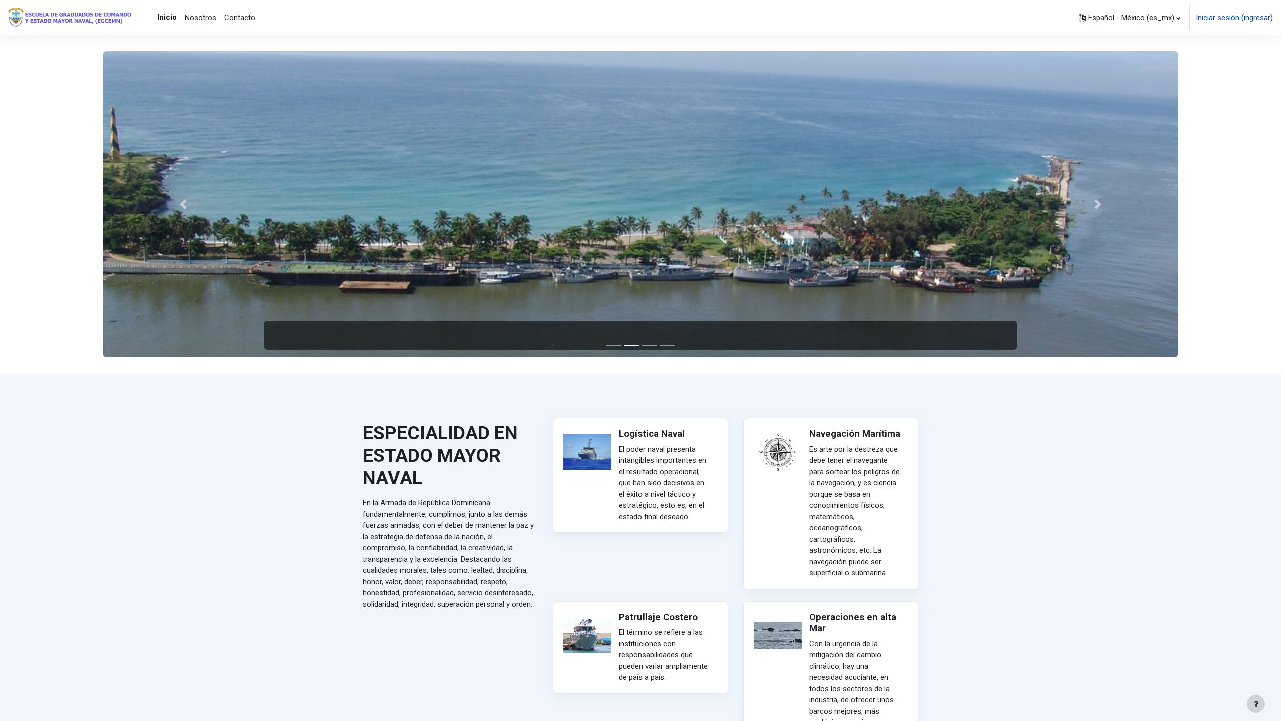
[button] (1129, 17)
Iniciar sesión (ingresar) (1234, 17)
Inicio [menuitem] (167, 17)
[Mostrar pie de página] (1256, 704)
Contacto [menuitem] (239, 17)
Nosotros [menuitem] (200, 17)
